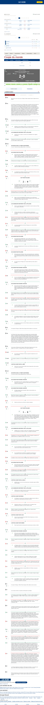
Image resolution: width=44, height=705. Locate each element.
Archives (22, 688)
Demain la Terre (3, 688)
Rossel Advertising (6, 696)
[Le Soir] (22, 2)
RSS (25, 692)
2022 (22, 62)
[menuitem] (5, 703)
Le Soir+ (28, 687)
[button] (2, 2)
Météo (6, 692)
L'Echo (21, 696)
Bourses (1, 692)
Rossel (1, 696)
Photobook (20, 693)
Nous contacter (21, 692)
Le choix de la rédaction (13, 688)
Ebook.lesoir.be (41, 692)
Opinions (16, 687)
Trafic (4, 692)
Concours (27, 692)
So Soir (32, 687)
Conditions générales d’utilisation (5, 701)
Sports (11, 687)
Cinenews (15, 696)
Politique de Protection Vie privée (36, 701)
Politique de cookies (26, 701)
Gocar (37, 692)
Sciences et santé (24, 687)
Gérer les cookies (32, 693)
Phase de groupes (22, 65)
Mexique (21, 21)
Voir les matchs (8, 31)
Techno (19, 687)
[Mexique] (6, 46)
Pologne (14, 80)
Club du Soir (16, 692)
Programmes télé (11, 692)
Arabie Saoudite (30, 80)
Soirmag (34, 687)
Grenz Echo (28, 696)
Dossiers (18, 688)
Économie (7, 687)
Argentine (20, 20)
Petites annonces (33, 692)
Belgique (1, 687)
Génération (38, 687)
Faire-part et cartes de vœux (13, 693)
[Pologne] (6, 44)
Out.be (18, 696)
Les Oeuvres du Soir (25, 693)
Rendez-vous (40, 696)
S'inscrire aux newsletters (21, 682)
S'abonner (39, 2)
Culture (13, 687)
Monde (4, 687)
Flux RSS (2, 699)
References (11, 696)
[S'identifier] (35, 2)
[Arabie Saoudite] (6, 48)
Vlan (36, 696)
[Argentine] (6, 42)
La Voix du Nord (33, 696)
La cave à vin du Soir (3, 693)
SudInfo (24, 696)
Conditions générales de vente (17, 701)
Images (7, 688)
